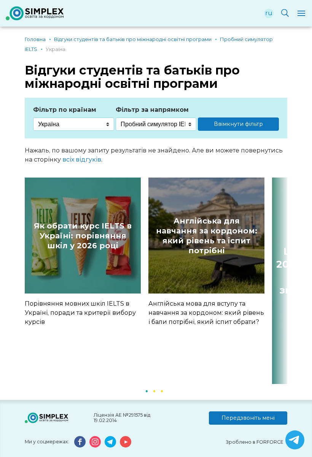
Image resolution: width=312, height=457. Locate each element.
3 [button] (162, 390)
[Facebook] (80, 441)
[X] (294, 439)
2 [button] (154, 390)
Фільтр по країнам (64, 109)
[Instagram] (95, 441)
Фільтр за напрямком (152, 109)
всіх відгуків (81, 159)
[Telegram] (110, 441)
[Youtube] (125, 441)
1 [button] (146, 390)
